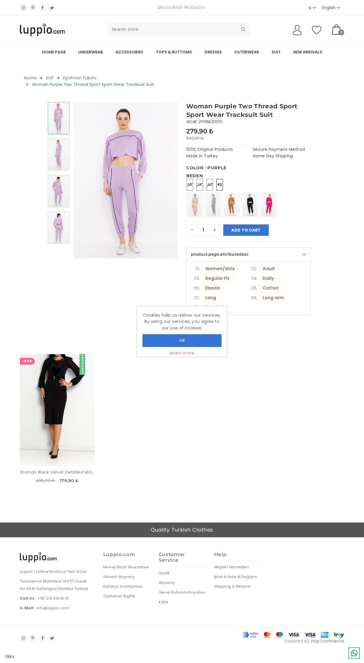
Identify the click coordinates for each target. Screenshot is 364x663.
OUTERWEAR (246, 52)
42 (219, 184)
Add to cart (246, 230)
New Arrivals (307, 52)
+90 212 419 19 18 (53, 598)
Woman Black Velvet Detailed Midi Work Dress (57, 472)
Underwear (90, 52)
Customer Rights (119, 596)
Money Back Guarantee (126, 567)
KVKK (164, 602)
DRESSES (213, 52)
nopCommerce (327, 641)
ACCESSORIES (129, 52)
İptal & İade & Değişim (235, 576)
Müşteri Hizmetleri (231, 567)
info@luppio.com (53, 608)
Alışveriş (167, 582)
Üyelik (164, 573)
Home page (54, 52)
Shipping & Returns (232, 586)
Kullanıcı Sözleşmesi (123, 586)
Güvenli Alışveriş (119, 576)
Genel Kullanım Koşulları (182, 592)
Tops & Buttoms (174, 52)
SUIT (276, 52)
